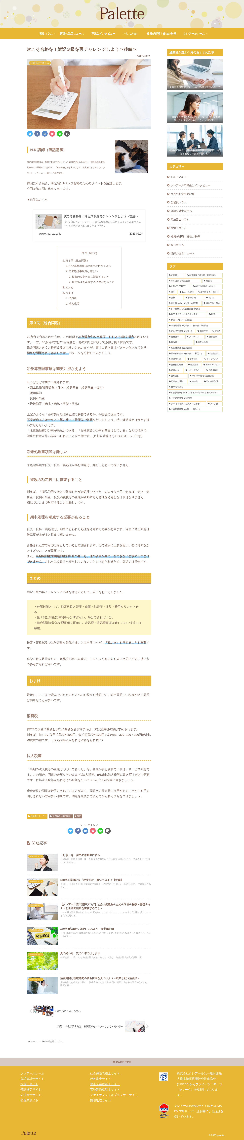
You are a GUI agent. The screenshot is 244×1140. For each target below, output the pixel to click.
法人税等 (74, 303)
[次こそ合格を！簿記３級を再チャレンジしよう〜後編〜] (45, 134)
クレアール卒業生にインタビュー (192, 185)
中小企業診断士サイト (105, 1084)
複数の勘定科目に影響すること (90, 276)
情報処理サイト (100, 1100)
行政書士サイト (100, 1078)
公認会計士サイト (32, 1078)
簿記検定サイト (30, 1089)
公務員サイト (29, 1100)
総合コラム (177, 244)
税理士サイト (29, 1084)
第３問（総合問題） (77, 260)
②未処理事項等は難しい (83, 271)
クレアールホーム (32, 1073)
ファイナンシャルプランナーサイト (114, 1095)
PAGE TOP (123, 1062)
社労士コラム (179, 227)
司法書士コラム (180, 219)
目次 (84, 253)
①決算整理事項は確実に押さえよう (90, 265)
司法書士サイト (30, 1095)
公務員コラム (179, 202)
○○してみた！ (179, 176)
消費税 (73, 298)
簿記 (79, 816)
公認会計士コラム (38, 816)
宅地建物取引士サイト (105, 1089)
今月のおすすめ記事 (183, 193)
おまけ (69, 292)
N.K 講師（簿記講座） (62, 816)
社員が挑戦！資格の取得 (185, 236)
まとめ (69, 287)
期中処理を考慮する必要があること (93, 281)
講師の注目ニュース (183, 253)
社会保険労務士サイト (105, 1073)
